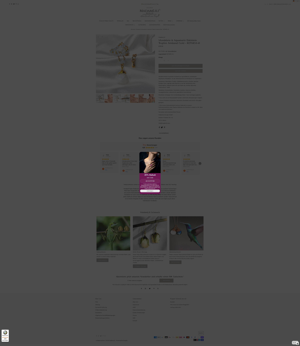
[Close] (158, 154)
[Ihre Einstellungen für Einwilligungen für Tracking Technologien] (297, 343)
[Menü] (8, 331)
